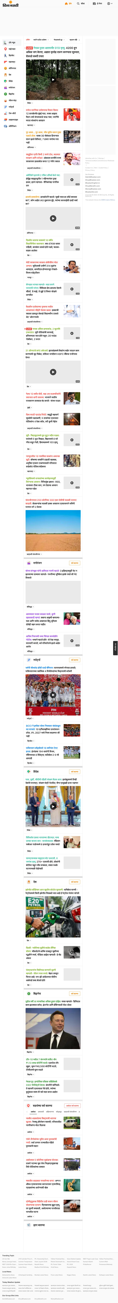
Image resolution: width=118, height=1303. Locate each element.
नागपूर (29, 277)
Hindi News (54, 1267)
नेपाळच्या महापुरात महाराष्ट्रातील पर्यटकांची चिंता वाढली (9, 1288)
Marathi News (39, 1264)
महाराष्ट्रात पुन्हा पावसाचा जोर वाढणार (9, 1285)
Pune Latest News (57, 1275)
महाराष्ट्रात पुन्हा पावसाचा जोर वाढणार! (74, 1288)
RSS (95, 168)
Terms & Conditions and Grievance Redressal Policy (99, 162)
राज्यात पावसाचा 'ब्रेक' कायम (25, 1291)
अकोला (33, 1112)
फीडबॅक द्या (115, 647)
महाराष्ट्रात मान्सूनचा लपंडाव (90, 1291)
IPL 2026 (70, 1264)
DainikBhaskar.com (93, 177)
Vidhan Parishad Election (106, 1259)
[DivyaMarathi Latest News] (10, 5)
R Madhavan (87, 1264)
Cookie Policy (103, 168)
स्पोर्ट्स (29, 718)
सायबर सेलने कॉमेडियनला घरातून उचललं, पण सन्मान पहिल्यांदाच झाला (25, 1288)
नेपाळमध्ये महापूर (87, 1285)
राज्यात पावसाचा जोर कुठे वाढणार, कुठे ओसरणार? (74, 1291)
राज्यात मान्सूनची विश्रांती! (8, 1291)
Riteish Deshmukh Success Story (58, 1261)
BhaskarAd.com (91, 192)
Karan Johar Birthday (9, 1267)
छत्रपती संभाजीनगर (33, 168)
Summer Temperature (25, 1261)
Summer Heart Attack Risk (25, 1264)
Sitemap (101, 158)
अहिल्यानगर (50, 1112)
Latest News (22, 1267)
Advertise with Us (91, 158)
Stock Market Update (74, 1259)
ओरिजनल (30, 147)
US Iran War (6, 1259)
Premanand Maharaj (105, 1264)
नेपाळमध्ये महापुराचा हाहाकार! (42, 1285)
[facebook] (67, 103)
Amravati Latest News (9, 1278)
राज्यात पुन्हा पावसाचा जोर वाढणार (90, 1288)
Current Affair (103, 1261)
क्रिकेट (29, 741)
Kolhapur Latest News (106, 1275)
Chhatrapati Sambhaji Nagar (25, 1275)
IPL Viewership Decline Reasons (42, 1259)
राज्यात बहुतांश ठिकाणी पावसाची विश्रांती (74, 1285)
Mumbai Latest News (41, 1275)
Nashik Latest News (89, 1275)
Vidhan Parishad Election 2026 (58, 1259)
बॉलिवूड (29, 607)
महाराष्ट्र (30, 125)
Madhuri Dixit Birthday (42, 1267)
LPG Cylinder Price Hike (25, 1259)
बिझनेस (29, 1052)
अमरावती (41, 1112)
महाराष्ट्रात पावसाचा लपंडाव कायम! (58, 1285)
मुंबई (28, 407)
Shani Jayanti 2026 (41, 1261)
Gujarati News (71, 1267)
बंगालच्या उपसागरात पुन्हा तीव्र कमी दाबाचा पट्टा (58, 1291)
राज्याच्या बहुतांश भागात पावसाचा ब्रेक (42, 1291)
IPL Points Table (56, 1264)
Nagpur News (71, 1275)
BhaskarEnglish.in (92, 183)
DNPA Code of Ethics (108, 200)
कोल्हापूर (59, 1112)
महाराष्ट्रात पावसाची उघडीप (58, 1288)
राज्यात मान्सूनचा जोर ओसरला (106, 1288)
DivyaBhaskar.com (92, 180)
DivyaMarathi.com (92, 186)
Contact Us (89, 168)
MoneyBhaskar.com (93, 189)
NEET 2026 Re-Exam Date (9, 1264)
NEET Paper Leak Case (90, 1259)
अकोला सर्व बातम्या (72, 1106)
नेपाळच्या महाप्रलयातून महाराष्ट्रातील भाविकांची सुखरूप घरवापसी (25, 1285)
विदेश (29, 103)
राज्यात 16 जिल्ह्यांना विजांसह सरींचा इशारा (42, 1288)
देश (28, 255)
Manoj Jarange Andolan (9, 1261)
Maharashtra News (8, 1275)
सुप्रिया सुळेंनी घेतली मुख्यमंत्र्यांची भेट (106, 1285)
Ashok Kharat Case (73, 1261)
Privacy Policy (90, 170)
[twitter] (72, 103)
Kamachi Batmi (88, 1261)
